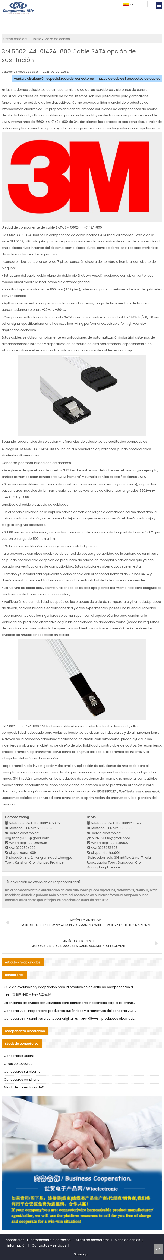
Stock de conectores (93, 1240)
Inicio (37, 39)
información (16, 1245)
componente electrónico (51, 1240)
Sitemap (81, 1254)
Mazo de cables (57, 39)
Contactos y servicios (49, 1245)
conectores (15, 1240)
